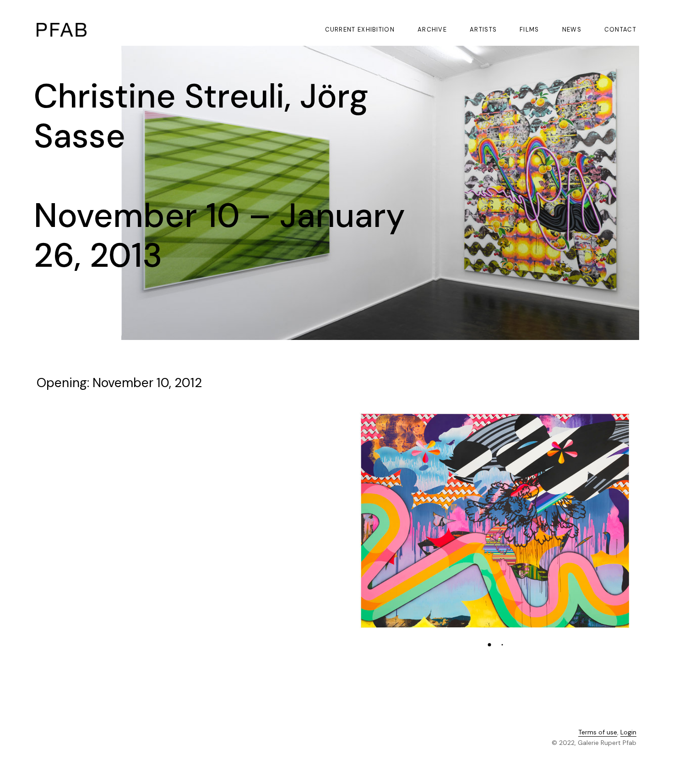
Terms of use (597, 732)
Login (628, 732)
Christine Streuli (159, 96)
